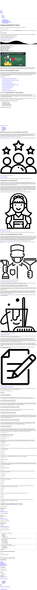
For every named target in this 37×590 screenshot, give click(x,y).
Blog (1, 11)
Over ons (1, 12)
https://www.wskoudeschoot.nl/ (4, 526)
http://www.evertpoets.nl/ (4, 511)
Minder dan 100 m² (5, 539)
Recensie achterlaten (3, 565)
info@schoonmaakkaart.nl (4, 578)
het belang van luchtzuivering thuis (5, 586)
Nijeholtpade (4, 128)
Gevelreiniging (4, 548)
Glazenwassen (4, 546)
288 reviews (12, 45)
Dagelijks (3, 534)
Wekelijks (3, 535)
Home (1, 10)
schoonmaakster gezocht (6, 191)
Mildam (3, 130)
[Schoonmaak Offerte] (18, 384)
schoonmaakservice (5, 294)
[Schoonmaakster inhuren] (18, 228)
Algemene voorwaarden (3, 564)
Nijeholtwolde (4, 129)
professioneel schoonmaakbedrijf (7, 241)
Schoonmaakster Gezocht (5, 20)
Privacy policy (2, 563)
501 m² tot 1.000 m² (5, 542)
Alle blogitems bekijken (3, 589)
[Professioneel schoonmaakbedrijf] (18, 279)
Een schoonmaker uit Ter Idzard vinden (6, 38)
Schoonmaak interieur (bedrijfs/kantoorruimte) (8, 545)
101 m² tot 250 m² (4, 540)
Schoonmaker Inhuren (5, 21)
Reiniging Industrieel (5, 547)
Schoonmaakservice (5, 19)
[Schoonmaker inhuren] (18, 174)
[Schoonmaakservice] (18, 332)
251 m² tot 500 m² (4, 541)
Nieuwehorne (4, 127)
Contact (3, 17)
